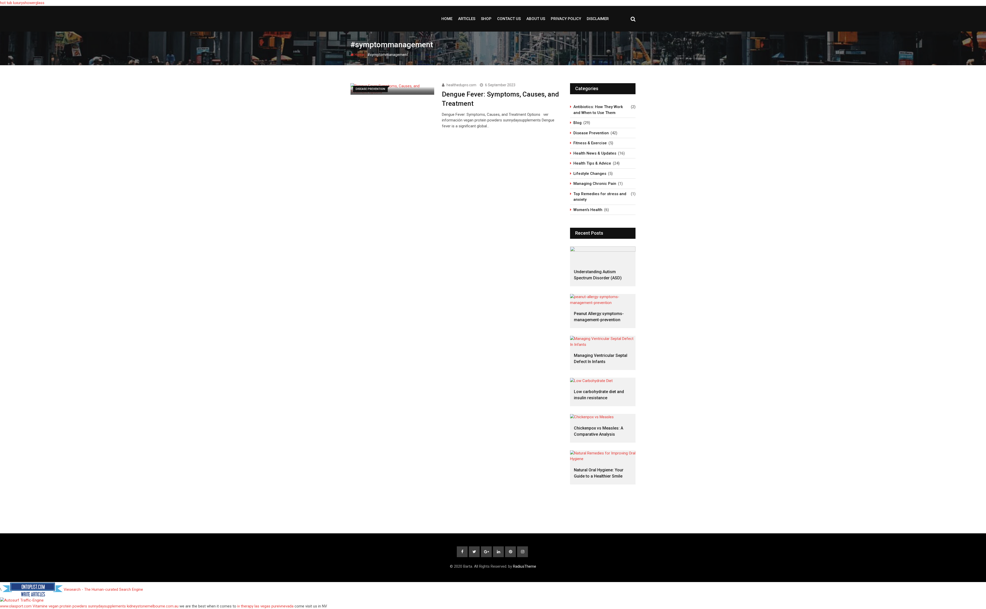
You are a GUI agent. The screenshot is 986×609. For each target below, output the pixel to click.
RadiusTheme (524, 566)
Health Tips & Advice (592, 163)
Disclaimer (598, 18)
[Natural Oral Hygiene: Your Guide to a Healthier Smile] (603, 456)
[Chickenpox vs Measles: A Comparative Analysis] (603, 417)
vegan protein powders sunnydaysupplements (87, 606)
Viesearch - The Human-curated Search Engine (103, 589)
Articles (466, 18)
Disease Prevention (591, 133)
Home (446, 18)
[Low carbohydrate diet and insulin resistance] (603, 381)
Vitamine (40, 606)
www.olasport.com (16, 606)
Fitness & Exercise (590, 143)
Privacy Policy (566, 18)
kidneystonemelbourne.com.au (152, 606)
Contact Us (509, 18)
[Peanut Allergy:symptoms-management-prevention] (603, 300)
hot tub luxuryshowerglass (22, 3)
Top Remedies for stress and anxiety (599, 197)
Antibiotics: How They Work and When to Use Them (598, 109)
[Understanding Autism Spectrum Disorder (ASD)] (603, 255)
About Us (535, 18)
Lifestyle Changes (589, 173)
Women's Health (587, 209)
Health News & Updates (594, 153)
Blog (577, 122)
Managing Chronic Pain (594, 183)
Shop (486, 18)
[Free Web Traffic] (493, 600)
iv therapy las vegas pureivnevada (265, 606)
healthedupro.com (461, 85)
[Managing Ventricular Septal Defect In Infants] (603, 341)
